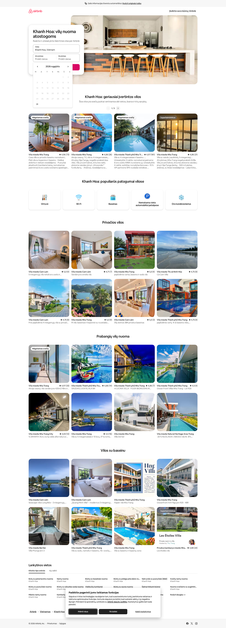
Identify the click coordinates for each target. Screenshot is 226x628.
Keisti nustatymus (143, 611)
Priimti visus (83, 611)
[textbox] (44, 59)
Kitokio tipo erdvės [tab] (37, 570)
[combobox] (56, 49)
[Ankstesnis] (108, 108)
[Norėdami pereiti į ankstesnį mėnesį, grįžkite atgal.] (37, 66)
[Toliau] (118, 108)
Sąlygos (62, 623)
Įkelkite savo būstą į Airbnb (182, 11)
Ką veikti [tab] (53, 570)
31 (37, 104)
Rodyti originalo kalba (131, 3)
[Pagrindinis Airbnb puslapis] (35, 11)
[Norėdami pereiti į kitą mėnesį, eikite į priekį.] (68, 66)
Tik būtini (113, 611)
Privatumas (52, 623)
